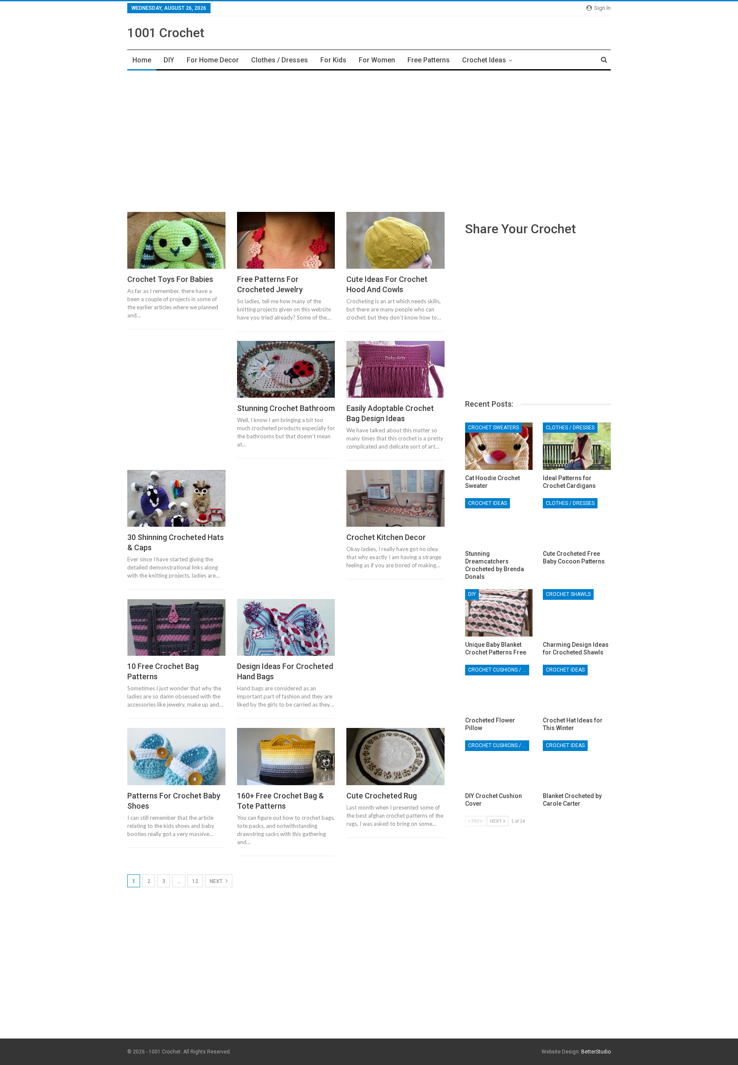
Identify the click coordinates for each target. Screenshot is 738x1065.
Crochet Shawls (568, 594)
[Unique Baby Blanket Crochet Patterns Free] (499, 613)
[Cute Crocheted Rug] (395, 756)
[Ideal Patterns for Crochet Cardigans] (577, 446)
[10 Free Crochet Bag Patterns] (176, 627)
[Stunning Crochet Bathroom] (286, 369)
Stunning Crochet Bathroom (286, 408)
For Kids (333, 60)
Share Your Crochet (520, 228)
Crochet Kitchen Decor (386, 537)
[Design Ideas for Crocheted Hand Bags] (286, 627)
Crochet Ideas (484, 60)
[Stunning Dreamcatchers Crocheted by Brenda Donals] (499, 522)
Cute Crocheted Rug (381, 795)
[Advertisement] (369, 139)
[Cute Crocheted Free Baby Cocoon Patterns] (577, 522)
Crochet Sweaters (493, 428)
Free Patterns (428, 60)
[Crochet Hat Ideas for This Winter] (577, 688)
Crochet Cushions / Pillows (498, 670)
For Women (377, 60)
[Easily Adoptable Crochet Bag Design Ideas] (395, 369)
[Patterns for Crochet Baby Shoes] (176, 756)
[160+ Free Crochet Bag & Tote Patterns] (286, 756)
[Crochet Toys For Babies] (176, 240)
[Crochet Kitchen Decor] (395, 498)
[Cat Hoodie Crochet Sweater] (499, 446)
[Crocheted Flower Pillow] (499, 688)
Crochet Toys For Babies (170, 279)
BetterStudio (596, 1052)
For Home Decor (213, 60)
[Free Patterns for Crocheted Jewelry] (286, 240)
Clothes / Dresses (279, 60)
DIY (169, 60)
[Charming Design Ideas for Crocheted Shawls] (577, 613)
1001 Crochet (165, 32)
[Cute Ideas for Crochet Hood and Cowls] (395, 240)
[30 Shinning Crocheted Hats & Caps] (176, 498)
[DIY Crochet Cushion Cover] (499, 764)
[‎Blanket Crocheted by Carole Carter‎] (577, 764)
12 (195, 881)
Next (217, 881)
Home (141, 60)
